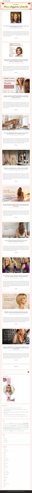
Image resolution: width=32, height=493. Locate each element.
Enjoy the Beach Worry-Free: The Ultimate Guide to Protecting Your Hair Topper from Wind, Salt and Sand (16, 205)
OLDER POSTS (16, 366)
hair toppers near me (10, 427)
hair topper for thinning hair (22, 424)
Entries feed (5, 438)
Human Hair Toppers (6, 472)
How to (4, 469)
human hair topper (22, 427)
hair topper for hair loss (11, 424)
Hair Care (5, 455)
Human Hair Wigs (6, 474)
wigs (22, 430)
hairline (6, 423)
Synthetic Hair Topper (6, 483)
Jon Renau (5, 475)
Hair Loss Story (6, 463)
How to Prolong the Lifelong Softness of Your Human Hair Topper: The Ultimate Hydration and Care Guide (16, 348)
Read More (16, 72)
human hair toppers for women (14, 428)
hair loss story (14, 423)
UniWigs (11, 430)
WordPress (18, 491)
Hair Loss (5, 461)
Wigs (4, 486)
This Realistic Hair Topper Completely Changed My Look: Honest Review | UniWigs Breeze (16, 276)
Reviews (5, 482)
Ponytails (5, 480)
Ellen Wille (5, 452)
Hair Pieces (5, 464)
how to (15, 427)
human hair (17, 427)
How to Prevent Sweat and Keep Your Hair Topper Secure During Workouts (16, 241)
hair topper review (8, 425)
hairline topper (8, 423)
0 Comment (22, 28)
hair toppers (13, 425)
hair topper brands (7, 424)
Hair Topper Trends (6, 0)
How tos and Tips (6, 471)
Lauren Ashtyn (5, 477)
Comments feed (6, 440)
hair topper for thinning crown (15, 424)
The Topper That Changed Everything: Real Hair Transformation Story (16, 26)
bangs (3, 423)
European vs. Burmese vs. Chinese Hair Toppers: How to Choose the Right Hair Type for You (16, 169)
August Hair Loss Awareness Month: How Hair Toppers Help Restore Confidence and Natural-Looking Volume (16, 96)
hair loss (11, 423)
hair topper (26, 423)
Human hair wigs (27, 428)
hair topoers (22, 423)
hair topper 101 (4, 424)
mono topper (10, 429)
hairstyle (20, 423)
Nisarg (23, 491)
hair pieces (17, 423)
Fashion (5, 453)
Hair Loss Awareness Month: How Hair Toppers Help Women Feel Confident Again (16, 133)
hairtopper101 (17, 28)
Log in (4, 437)
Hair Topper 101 (6, 466)
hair (4, 423)
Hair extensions (6, 458)
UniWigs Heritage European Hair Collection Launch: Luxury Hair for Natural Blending (16, 312)
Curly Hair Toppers (6, 450)
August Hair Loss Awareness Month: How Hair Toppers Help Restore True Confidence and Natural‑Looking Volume (16, 60)
